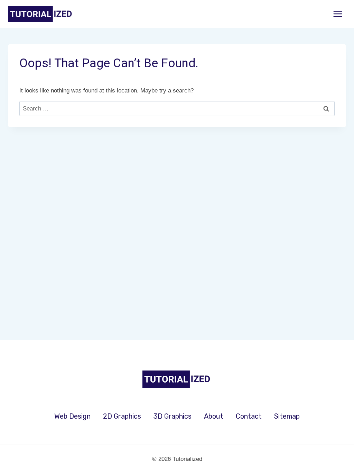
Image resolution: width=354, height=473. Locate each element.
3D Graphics (172, 416)
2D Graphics (122, 416)
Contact (249, 416)
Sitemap (287, 416)
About (213, 416)
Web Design (72, 416)
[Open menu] (337, 14)
